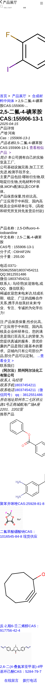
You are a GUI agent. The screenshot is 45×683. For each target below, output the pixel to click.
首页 (3, 96)
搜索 (24, 7)
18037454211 (25, 385)
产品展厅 (19, 96)
